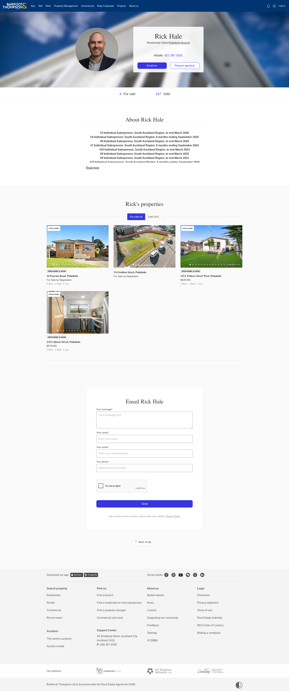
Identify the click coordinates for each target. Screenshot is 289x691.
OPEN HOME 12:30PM (191, 271)
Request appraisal (185, 65)
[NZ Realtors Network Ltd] (162, 671)
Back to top (144, 542)
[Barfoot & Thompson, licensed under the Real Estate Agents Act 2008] (14, 4)
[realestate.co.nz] (112, 671)
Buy (33, 6)
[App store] (76, 575)
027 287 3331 (173, 55)
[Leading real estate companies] (213, 671)
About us (133, 6)
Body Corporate (105, 6)
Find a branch (105, 595)
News (150, 602)
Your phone (102, 461)
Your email (102, 447)
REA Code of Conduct (210, 625)
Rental (51, 602)
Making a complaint (208, 632)
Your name (102, 432)
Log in (282, 5)
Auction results (55, 646)
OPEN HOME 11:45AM (57, 271)
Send (144, 503)
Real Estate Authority (209, 617)
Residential (53, 595)
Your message (104, 409)
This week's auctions (59, 638)
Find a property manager (111, 610)
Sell (40, 6)
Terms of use (204, 610)
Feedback (153, 625)
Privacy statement (207, 602)
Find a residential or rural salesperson (119, 602)
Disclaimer (203, 595)
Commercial (87, 6)
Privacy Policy (173, 516)
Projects (121, 6)
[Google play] (91, 575)
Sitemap (152, 632)
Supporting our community (162, 617)
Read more (92, 167)
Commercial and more (110, 617)
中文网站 (152, 640)
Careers (152, 610)
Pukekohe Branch (179, 42)
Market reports (155, 595)
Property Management (66, 6)
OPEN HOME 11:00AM (57, 337)
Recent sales (54, 617)
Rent (48, 6)
